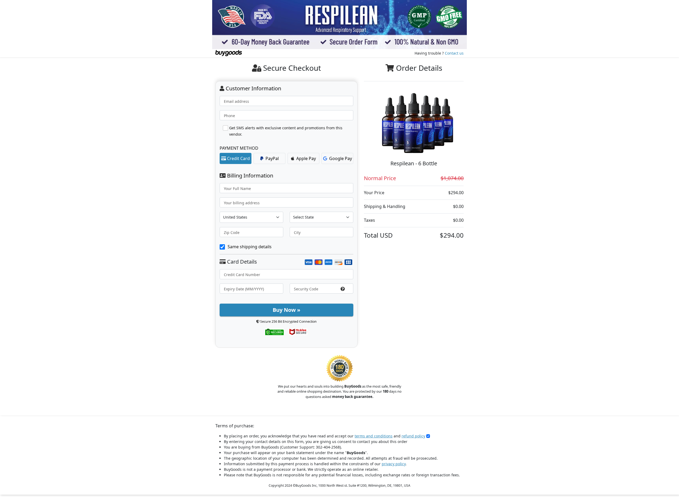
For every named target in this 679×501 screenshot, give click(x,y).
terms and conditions (374, 435)
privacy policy (394, 463)
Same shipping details (250, 247)
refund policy (413, 435)
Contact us (454, 53)
